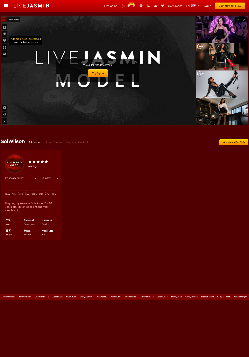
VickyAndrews (87, 297)
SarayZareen (191, 297)
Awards (130, 4)
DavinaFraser (147, 297)
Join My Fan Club (235, 142)
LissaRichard (207, 297)
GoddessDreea (42, 297)
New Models (123, 6)
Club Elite (141, 5)
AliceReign (57, 297)
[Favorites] (162, 5)
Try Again (98, 73)
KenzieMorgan (240, 297)
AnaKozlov (102, 297)
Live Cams (110, 5)
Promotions (134, 5)
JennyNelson (25, 297)
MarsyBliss (176, 297)
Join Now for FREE (230, 5)
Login (207, 5)
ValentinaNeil (131, 297)
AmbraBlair (116, 297)
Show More (222, 118)
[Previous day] (36, 178)
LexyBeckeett (223, 297)
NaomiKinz (71, 297)
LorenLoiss (162, 297)
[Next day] (57, 178)
